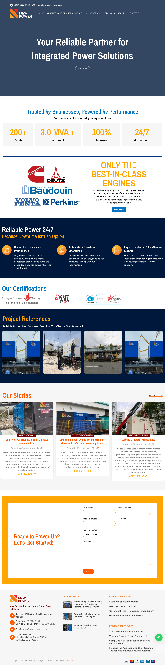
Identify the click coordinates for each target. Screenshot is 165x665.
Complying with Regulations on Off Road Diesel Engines (26, 441)
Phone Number (90, 518)
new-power (29, 448)
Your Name (88, 507)
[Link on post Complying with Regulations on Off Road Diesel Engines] (26, 418)
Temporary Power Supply (82, 435)
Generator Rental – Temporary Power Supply (131, 611)
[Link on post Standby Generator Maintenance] (138, 418)
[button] (159, 637)
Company (122, 518)
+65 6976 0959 (33, 621)
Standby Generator (27, 435)
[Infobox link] (20, 5)
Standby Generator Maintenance (138, 440)
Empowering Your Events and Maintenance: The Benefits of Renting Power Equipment (82, 441)
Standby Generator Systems (123, 602)
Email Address (124, 507)
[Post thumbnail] (67, 605)
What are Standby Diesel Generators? (85, 626)
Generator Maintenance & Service (126, 615)
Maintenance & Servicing (138, 435)
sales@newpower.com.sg (35, 629)
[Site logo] (21, 13)
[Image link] (20, 598)
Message (87, 541)
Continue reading (27, 474)
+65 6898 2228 (48, 623)
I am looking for (90, 530)
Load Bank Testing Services (122, 606)
